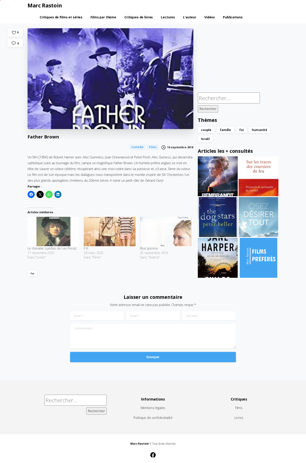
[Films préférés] (258, 258)
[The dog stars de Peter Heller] (218, 217)
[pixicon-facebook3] (153, 454)
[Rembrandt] (218, 176)
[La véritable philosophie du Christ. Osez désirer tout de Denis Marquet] (258, 217)
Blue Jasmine (149, 248)
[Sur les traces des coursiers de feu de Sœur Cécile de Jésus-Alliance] (258, 176)
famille (225, 130)
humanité (259, 130)
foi (32, 273)
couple (206, 130)
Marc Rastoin (45, 5)
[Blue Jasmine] (166, 231)
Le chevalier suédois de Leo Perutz (52, 248)
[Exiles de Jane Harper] (218, 258)
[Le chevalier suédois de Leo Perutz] (53, 231)
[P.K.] (110, 231)
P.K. (86, 248)
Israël (205, 139)
